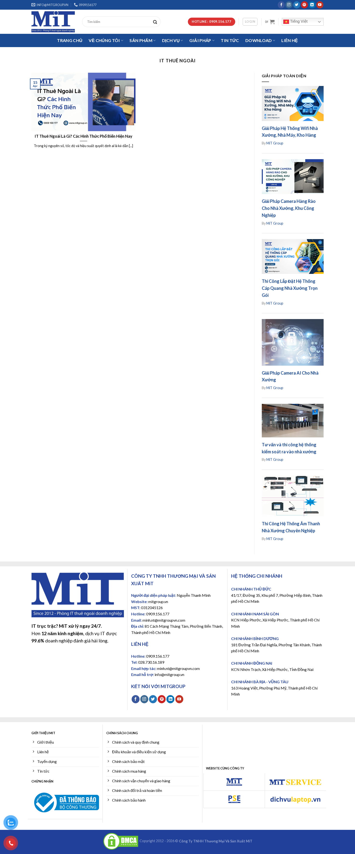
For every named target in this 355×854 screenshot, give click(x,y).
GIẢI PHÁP (200, 40)
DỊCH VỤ (171, 40)
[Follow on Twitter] (296, 4)
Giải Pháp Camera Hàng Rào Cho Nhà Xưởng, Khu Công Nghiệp (289, 208)
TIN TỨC (230, 40)
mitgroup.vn (158, 601)
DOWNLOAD (258, 40)
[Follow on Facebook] (281, 4)
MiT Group (274, 143)
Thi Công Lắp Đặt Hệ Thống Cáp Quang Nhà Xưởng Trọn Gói (290, 288)
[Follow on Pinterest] (304, 4)
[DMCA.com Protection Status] (121, 841)
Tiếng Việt (298, 21)
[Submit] (156, 22)
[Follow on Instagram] (288, 4)
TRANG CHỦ (69, 40)
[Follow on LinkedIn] (312, 4)
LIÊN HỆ (289, 40)
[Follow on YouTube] (319, 4)
